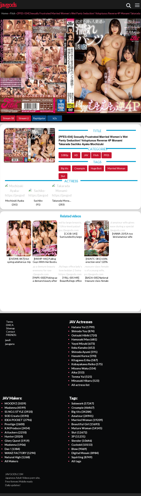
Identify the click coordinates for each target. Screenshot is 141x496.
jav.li (7, 340)
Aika (77, 372)
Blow (79, 449)
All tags (76, 461)
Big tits (64, 168)
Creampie (79, 168)
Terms (9, 321)
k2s (55, 118)
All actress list (80, 384)
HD (76, 155)
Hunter (14, 436)
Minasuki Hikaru (85, 380)
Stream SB (8, 118)
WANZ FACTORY (20, 453)
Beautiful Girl (85, 424)
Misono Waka (83, 368)
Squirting (81, 457)
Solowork (82, 403)
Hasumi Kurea (83, 356)
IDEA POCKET (18, 420)
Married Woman (116, 168)
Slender (81, 440)
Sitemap (10, 328)
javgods (8, 4)
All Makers (11, 461)
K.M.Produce (17, 428)
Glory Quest (17, 440)
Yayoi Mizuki (83, 343)
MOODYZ (15, 403)
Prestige (15, 424)
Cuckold (82, 444)
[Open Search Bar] (128, 5)
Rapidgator (39, 118)
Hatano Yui (83, 327)
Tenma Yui (81, 376)
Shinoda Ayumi (84, 351)
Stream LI (24, 118)
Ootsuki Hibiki (84, 335)
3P (78, 436)
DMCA (9, 325)
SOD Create (17, 415)
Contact (10, 331)
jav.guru (10, 343)
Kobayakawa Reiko (87, 364)
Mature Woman (86, 428)
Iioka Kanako (83, 347)
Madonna (15, 407)
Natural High (17, 457)
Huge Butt (96, 168)
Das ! (12, 449)
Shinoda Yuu (83, 331)
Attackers (16, 432)
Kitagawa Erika (84, 360)
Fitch (96, 155)
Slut (63, 176)
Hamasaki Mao (84, 339)
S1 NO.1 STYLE (19, 411)
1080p (64, 155)
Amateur (82, 415)
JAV (86, 155)
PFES (106, 155)
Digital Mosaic (85, 453)
